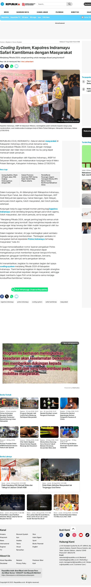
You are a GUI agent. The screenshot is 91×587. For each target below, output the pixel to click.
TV (1, 550)
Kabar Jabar (42, 12)
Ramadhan (20, 550)
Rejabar (8, 42)
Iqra (17, 537)
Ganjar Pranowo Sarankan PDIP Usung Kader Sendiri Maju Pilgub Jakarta (29, 178)
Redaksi (19, 560)
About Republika (6, 560)
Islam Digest (37, 537)
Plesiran (59, 12)
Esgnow (3, 547)
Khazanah (3, 537)
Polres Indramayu (36, 239)
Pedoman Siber (38, 560)
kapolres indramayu (7, 302)
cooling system (7, 266)
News (2, 540)
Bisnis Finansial (38, 544)
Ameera (3, 534)
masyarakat (51, 141)
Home (2, 42)
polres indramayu (23, 302)
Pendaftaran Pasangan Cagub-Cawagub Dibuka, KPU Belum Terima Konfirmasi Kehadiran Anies (49, 180)
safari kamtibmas (51, 302)
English (35, 547)
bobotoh (75, 12)
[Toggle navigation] (2, 4)
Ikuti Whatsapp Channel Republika (31, 289)
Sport (34, 540)
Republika (5, 17)
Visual (18, 547)
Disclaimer (3, 563)
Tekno (18, 544)
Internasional (4, 544)
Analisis (19, 540)
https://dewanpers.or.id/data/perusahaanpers (18, 575)
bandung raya (23, 12)
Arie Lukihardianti (27, 61)
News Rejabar (17, 42)
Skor (34, 534)
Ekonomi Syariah (22, 534)
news (6, 12)
